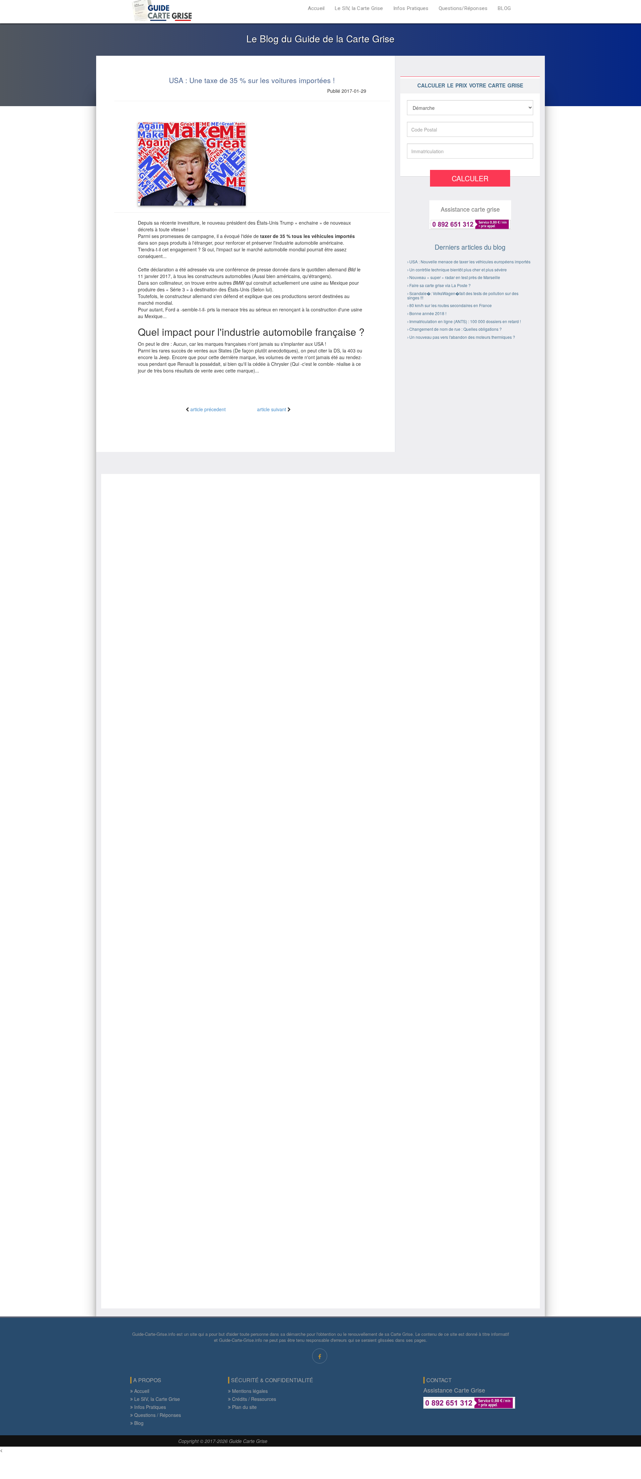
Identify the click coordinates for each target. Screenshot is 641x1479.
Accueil (316, 8)
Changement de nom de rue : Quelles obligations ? (455, 329)
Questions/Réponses (463, 8)
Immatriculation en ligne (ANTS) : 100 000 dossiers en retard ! (465, 321)
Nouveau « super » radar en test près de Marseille (454, 277)
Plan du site (244, 1407)
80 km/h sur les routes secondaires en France (450, 305)
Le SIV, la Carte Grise (359, 8)
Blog (138, 1423)
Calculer (470, 178)
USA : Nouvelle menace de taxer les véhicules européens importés (469, 261)
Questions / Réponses (157, 1415)
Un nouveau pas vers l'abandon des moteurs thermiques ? (462, 337)
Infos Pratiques (411, 8)
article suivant (271, 409)
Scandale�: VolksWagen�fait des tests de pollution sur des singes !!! (462, 295)
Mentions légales (249, 1391)
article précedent (208, 409)
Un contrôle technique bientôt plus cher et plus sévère (458, 269)
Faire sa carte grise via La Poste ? (440, 285)
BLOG (504, 8)
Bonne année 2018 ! (427, 313)
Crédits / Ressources (253, 1399)
